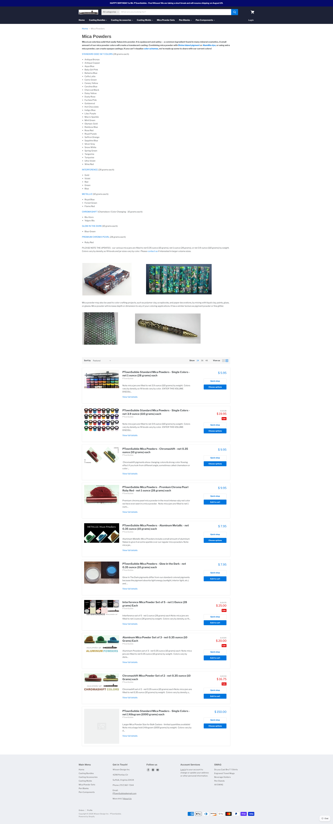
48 (206, 360)
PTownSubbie (127, 378)
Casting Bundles (97, 20)
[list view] (227, 360)
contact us (153, 251)
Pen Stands (219, 781)
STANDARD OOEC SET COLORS (97, 54)
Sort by (87, 360)
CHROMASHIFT (90, 212)
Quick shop (215, 381)
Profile (89, 810)
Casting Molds (144, 20)
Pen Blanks (184, 20)
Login (251, 20)
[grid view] (223, 360)
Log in (183, 769)
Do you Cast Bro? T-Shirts (226, 769)
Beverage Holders (222, 777)
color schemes (151, 48)
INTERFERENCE (90, 169)
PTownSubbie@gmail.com (124, 793)
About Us (127, 799)
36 (202, 360)
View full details (129, 397)
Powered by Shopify (87, 816)
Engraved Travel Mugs (224, 773)
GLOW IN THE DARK (92, 226)
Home (82, 20)
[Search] (234, 12)
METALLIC (87, 194)
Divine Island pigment (189, 45)
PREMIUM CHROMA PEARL (95, 237)
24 (198, 360)
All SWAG (218, 784)
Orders (81, 810)
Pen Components (204, 20)
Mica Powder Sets (166, 20)
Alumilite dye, (209, 45)
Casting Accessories (121, 20)
